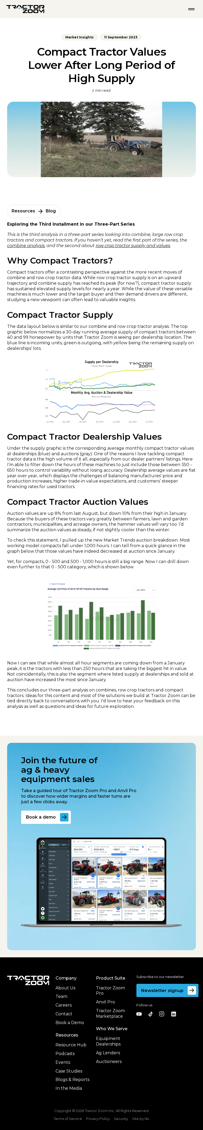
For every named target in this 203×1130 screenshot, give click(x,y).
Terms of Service (68, 1119)
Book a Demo (70, 1022)
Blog (51, 210)
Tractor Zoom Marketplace (110, 1013)
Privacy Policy (98, 1119)
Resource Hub (71, 1044)
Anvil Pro (105, 1001)
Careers (64, 1005)
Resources (23, 210)
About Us (65, 987)
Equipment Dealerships (108, 1041)
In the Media (69, 1088)
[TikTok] (150, 1014)
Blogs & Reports (72, 1079)
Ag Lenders (108, 1052)
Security (121, 1119)
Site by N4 (140, 1119)
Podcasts (65, 1053)
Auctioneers (109, 1061)
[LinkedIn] (173, 1014)
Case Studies (69, 1071)
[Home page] (25, 9)
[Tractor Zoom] (28, 980)
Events (63, 1062)
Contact (64, 1013)
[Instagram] (161, 1014)
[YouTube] (139, 1014)
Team (61, 996)
